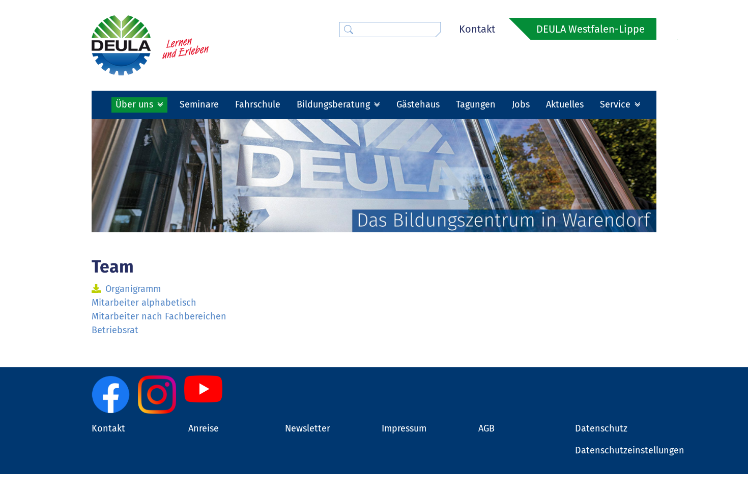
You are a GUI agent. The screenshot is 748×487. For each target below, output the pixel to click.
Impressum (404, 428)
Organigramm (133, 288)
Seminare (199, 104)
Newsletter (307, 428)
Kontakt (477, 29)
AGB (486, 428)
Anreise (203, 428)
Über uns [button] (136, 104)
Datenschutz (601, 428)
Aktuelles (565, 104)
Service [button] (616, 104)
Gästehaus (418, 104)
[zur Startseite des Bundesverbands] (150, 44)
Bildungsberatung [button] (334, 104)
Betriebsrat (115, 330)
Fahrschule (257, 104)
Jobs (521, 104)
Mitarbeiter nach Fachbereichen (159, 316)
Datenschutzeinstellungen (629, 450)
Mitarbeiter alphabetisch (144, 302)
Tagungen (476, 104)
